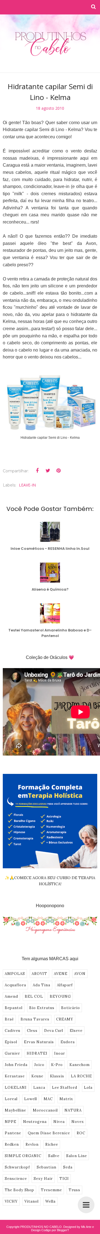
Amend (11, 996)
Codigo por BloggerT (55, 1230)
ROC (81, 1133)
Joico (39, 1064)
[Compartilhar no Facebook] (37, 470)
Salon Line (76, 1155)
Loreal (11, 1099)
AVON (80, 973)
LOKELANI (16, 1087)
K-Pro (57, 1064)
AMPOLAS (15, 973)
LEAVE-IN (27, 485)
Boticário (70, 1007)
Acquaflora (15, 985)
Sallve (53, 1155)
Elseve (76, 1030)
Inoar (59, 1053)
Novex (77, 1121)
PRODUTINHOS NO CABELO (41, 1226)
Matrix (66, 1099)
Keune (37, 1076)
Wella (50, 1201)
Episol (11, 1042)
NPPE (10, 1121)
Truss (74, 1190)
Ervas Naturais (39, 1042)
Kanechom (79, 1064)
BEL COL (34, 996)
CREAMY (64, 1019)
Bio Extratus (41, 1007)
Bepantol (13, 1007)
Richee (51, 1144)
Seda (67, 1167)
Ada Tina (41, 985)
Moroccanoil (45, 1110)
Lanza (39, 1087)
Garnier (12, 1053)
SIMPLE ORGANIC (23, 1155)
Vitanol (31, 1201)
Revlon (32, 1144)
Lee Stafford (64, 1087)
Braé (9, 1019)
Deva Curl (53, 1030)
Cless (32, 1030)
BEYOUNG (60, 996)
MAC (48, 1099)
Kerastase (15, 1076)
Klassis (57, 1076)
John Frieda (16, 1064)
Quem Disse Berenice (49, 1133)
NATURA (73, 1110)
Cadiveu (12, 1030)
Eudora (68, 1042)
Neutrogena (35, 1121)
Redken (12, 1144)
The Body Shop (19, 1190)
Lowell (30, 1099)
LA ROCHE (81, 1076)
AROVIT (39, 973)
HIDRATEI (37, 1053)
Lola (88, 1087)
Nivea (59, 1121)
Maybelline (15, 1110)
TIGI (64, 1178)
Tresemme (51, 1190)
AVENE (61, 973)
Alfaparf (65, 985)
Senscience (16, 1178)
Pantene (13, 1133)
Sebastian (46, 1167)
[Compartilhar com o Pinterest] (58, 470)
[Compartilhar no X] (47, 470)
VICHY (11, 1201)
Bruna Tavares (35, 1019)
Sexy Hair (43, 1178)
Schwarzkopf (17, 1167)
